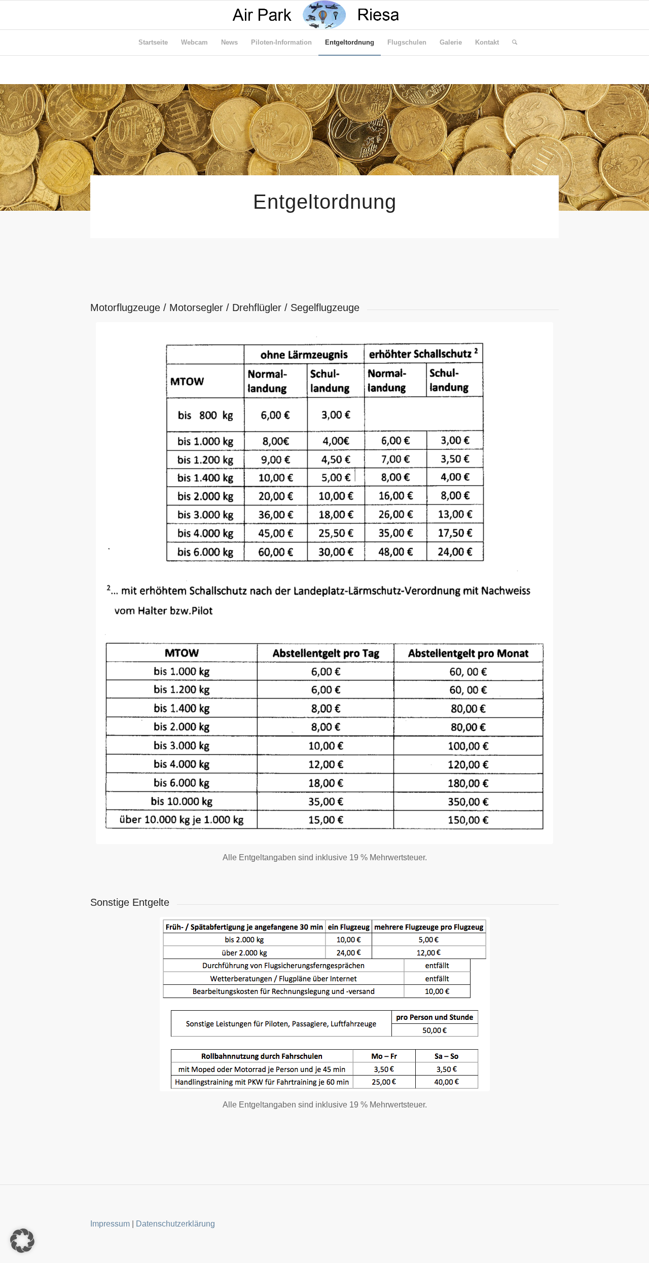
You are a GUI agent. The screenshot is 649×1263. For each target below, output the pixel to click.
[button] (22, 1240)
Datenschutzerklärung (175, 1223)
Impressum (110, 1223)
